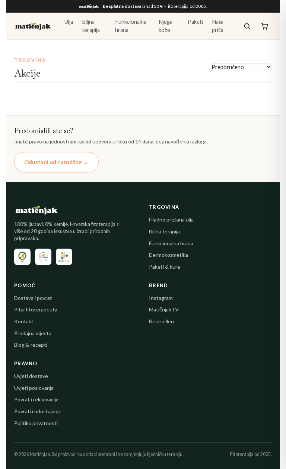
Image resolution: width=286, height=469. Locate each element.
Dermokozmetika (168, 255)
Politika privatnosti (36, 423)
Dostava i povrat (33, 298)
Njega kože (165, 26)
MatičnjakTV (164, 309)
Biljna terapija (91, 26)
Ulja (68, 22)
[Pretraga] (247, 26)
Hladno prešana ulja (171, 219)
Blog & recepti (30, 345)
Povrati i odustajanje (37, 411)
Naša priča (217, 26)
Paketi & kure (164, 266)
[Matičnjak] (33, 26)
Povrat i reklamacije (36, 399)
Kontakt (24, 321)
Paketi (195, 22)
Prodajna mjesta (32, 333)
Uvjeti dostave (31, 376)
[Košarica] (264, 26)
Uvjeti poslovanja (34, 388)
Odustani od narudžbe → (56, 162)
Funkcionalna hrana (130, 26)
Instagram (161, 298)
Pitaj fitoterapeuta (35, 309)
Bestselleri (161, 321)
